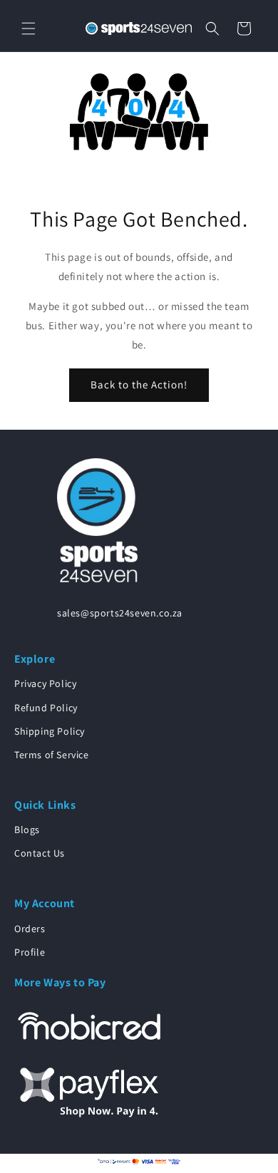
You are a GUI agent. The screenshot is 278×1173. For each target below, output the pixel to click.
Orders (30, 928)
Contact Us (39, 853)
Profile (29, 952)
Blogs (27, 829)
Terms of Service (51, 754)
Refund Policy (46, 707)
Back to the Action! (139, 384)
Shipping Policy (49, 731)
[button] (28, 28)
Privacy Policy (45, 683)
